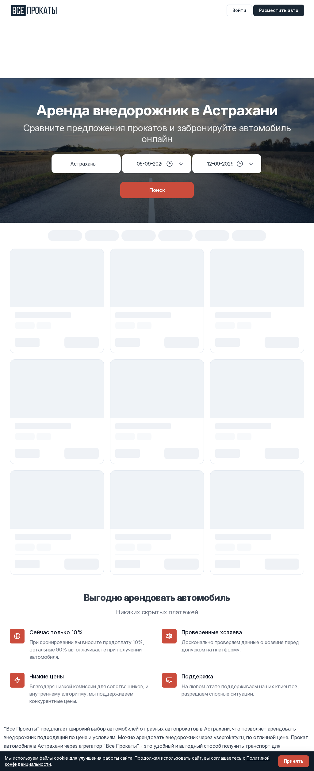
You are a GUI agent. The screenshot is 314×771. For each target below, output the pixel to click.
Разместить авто (278, 10)
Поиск (157, 190)
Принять (293, 761)
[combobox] (92, 163)
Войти (239, 10)
